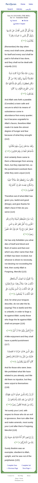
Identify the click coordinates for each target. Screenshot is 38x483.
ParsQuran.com (19, 480)
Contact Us (11, 475)
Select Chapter (20, 24)
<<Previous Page (12, 468)
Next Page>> (27, 468)
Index (31, 4)
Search (10, 9)
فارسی (28, 9)
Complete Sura (12, 465)
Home (23, 4)
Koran (21, 478)
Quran (17, 478)
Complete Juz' (26, 465)
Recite (26, 20)
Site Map (20, 475)
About (28, 475)
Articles (19, 9)
